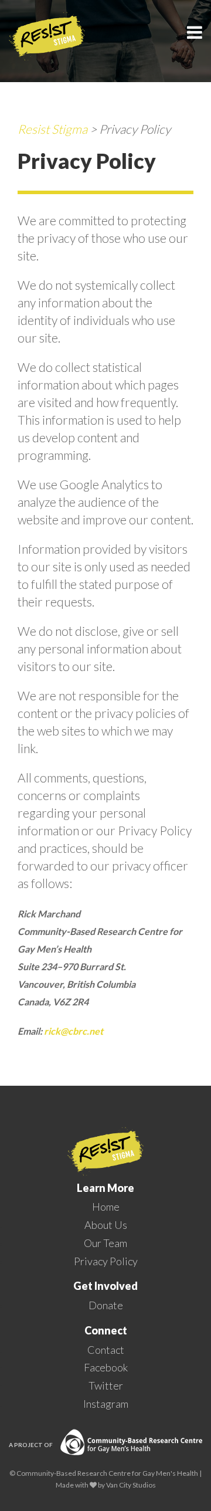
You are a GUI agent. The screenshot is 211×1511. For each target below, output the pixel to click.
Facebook (106, 1367)
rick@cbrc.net (73, 1030)
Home (106, 1206)
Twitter (106, 1385)
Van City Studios (131, 1484)
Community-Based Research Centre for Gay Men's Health (107, 1473)
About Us (105, 1224)
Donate (106, 1305)
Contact (105, 1349)
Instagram (105, 1403)
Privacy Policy (106, 1261)
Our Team (105, 1242)
